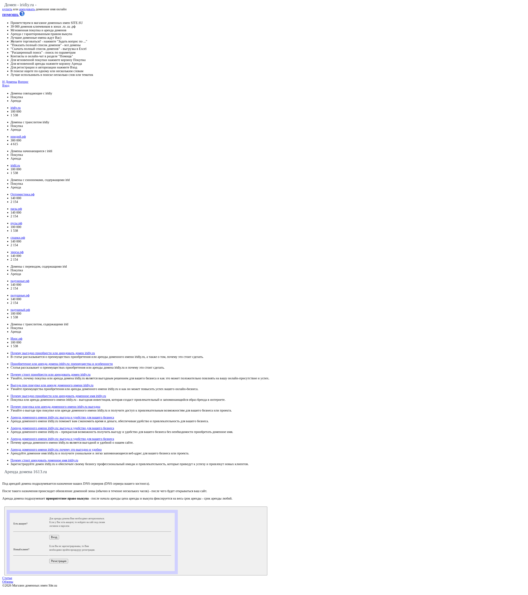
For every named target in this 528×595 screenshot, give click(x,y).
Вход (5, 85)
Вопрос (23, 81)
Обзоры (7, 581)
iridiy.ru (16, 107)
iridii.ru (15, 165)
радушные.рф (20, 295)
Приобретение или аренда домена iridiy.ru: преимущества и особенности (62, 364)
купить (7, 9)
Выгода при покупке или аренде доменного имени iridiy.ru (52, 385)
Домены (11, 81)
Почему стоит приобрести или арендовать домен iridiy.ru (51, 374)
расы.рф (16, 208)
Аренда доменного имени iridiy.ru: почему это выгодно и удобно (56, 449)
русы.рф (16, 223)
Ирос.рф (16, 338)
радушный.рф (20, 310)
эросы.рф (17, 252)
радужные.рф (20, 281)
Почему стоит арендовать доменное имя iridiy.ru (44, 460)
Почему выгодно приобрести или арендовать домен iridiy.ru (53, 353)
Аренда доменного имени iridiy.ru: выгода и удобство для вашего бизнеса (62, 417)
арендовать (27, 9)
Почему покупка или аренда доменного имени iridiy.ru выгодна (55, 406)
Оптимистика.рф (22, 194)
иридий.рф (18, 136)
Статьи (7, 578)
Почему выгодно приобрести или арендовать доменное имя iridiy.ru (58, 396)
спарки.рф (18, 237)
